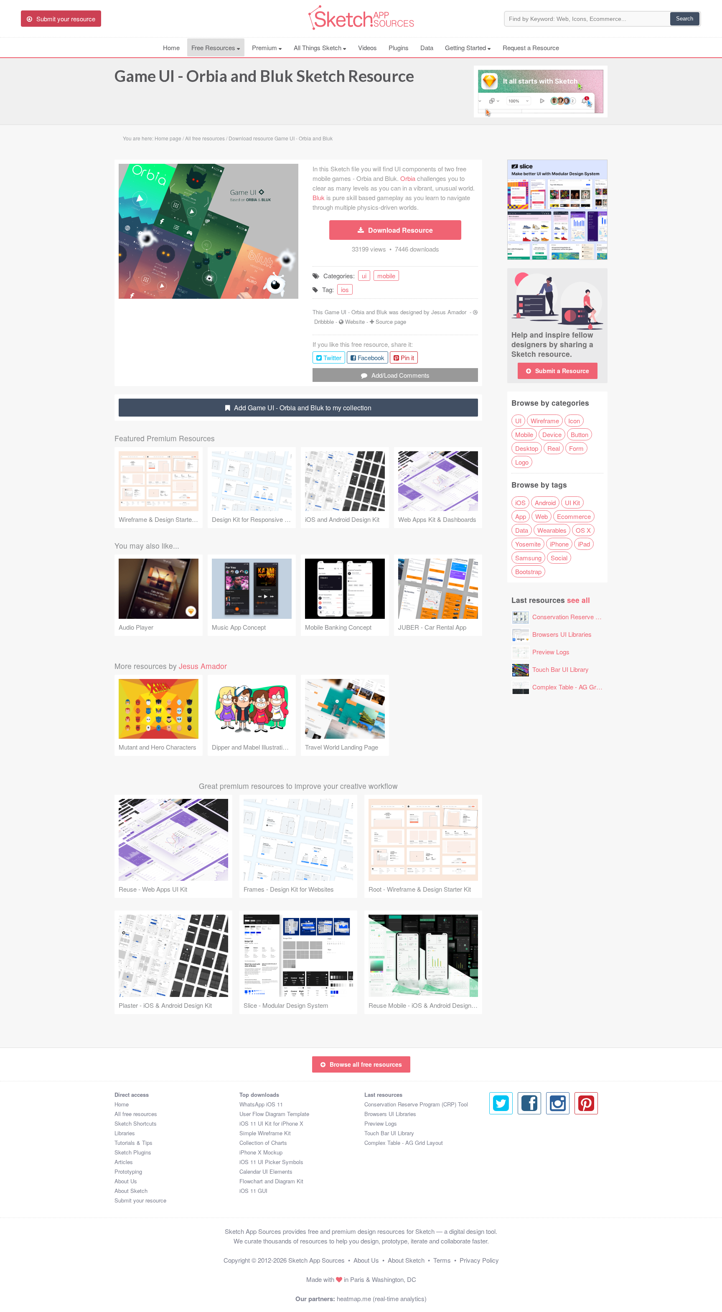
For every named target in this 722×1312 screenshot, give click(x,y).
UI (518, 420)
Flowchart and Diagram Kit (271, 1181)
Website (355, 321)
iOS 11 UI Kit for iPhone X (271, 1123)
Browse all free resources (366, 1064)
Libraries (124, 1133)
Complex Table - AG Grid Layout (576, 686)
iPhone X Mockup (260, 1152)
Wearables (552, 530)
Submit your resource (140, 1200)
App (520, 516)
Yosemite (528, 543)
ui (364, 275)
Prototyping (128, 1171)
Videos (367, 47)
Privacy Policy (479, 1260)
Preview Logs (550, 651)
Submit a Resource (562, 370)
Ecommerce (574, 516)
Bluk (319, 197)
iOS (520, 502)
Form (576, 448)
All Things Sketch (318, 47)
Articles (123, 1162)
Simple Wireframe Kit (265, 1133)
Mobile (524, 434)
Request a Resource (531, 47)
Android (545, 502)
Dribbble (324, 321)
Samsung (528, 557)
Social (559, 557)
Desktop (526, 448)
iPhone (559, 543)
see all (578, 600)
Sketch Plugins (132, 1152)
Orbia (407, 178)
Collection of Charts (263, 1143)
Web (541, 516)
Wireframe (545, 420)
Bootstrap (528, 571)
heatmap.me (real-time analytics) (382, 1298)
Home (171, 47)
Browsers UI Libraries (562, 634)
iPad (584, 543)
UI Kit (572, 502)
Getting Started (466, 47)
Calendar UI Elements (265, 1171)
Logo (522, 462)
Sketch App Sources (316, 1260)
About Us (125, 1181)
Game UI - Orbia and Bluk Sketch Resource (264, 75)
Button (579, 434)
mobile (386, 275)
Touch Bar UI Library (560, 669)
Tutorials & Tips (133, 1143)
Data (426, 47)
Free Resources (214, 47)
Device (552, 434)
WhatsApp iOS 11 (261, 1104)
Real (553, 448)
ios (345, 289)
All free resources (135, 1114)
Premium (265, 47)
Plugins (399, 47)
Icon (574, 420)
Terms (442, 1260)
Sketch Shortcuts (135, 1123)
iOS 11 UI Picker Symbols (271, 1162)
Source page (391, 321)
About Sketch (130, 1191)
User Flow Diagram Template (274, 1114)
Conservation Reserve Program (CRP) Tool (591, 616)
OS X (583, 530)
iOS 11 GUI (253, 1191)
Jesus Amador (448, 312)
